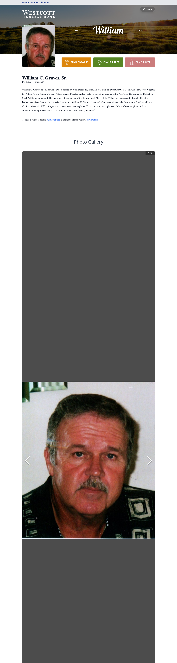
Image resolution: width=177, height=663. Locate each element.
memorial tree (53, 119)
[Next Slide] (149, 460)
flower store (92, 119)
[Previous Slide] (27, 460)
